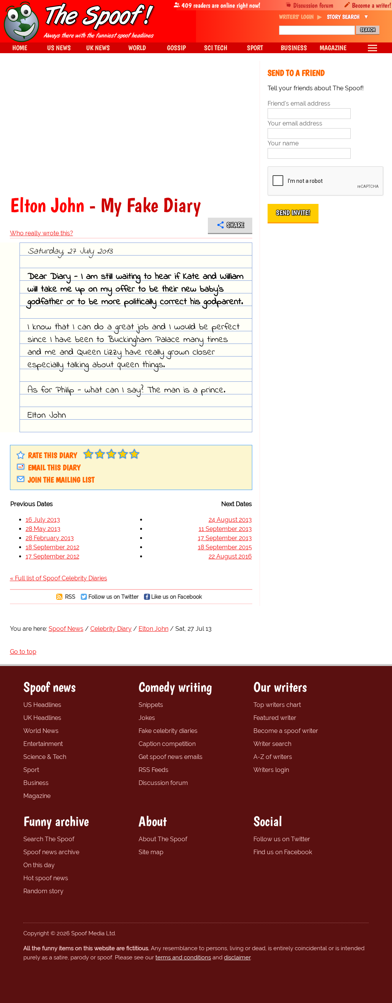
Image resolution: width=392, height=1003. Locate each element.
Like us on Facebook (176, 596)
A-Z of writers (272, 756)
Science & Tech (44, 756)
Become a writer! (371, 5)
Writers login (271, 769)
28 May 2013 (43, 528)
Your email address (295, 123)
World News (41, 730)
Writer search (272, 743)
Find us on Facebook (282, 852)
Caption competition (167, 743)
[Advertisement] (131, 127)
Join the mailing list (61, 479)
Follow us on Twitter (113, 596)
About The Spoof (163, 839)
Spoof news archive (51, 852)
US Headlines (42, 704)
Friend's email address (299, 103)
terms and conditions (183, 957)
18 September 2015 (225, 547)
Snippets (151, 704)
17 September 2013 (225, 538)
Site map (151, 852)
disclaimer (237, 957)
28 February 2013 (50, 538)
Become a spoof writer (285, 730)
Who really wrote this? (41, 233)
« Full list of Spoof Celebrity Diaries (58, 578)
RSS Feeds (153, 769)
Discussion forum (313, 5)
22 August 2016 (230, 556)
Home (19, 48)
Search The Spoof (48, 839)
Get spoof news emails (171, 756)
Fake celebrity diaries (168, 730)
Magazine (37, 795)
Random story (43, 891)
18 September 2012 (52, 547)
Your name (283, 143)
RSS (69, 596)
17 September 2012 (52, 556)
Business (36, 782)
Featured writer (274, 717)
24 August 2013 (230, 519)
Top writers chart (277, 704)
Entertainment (43, 743)
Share (235, 225)
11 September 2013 (225, 528)
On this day (39, 865)
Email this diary (54, 467)
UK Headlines (42, 717)
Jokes (147, 717)
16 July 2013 (43, 519)
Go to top (23, 651)
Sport (31, 769)
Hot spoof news (45, 878)
